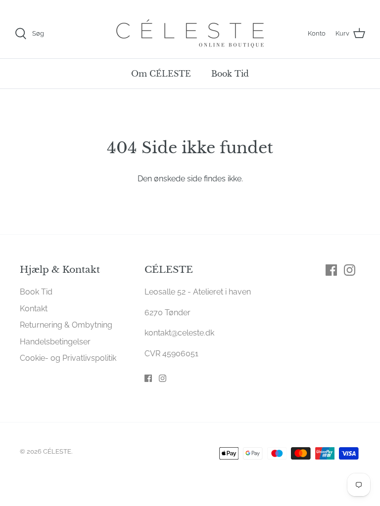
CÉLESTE (57, 451)
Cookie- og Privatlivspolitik (68, 358)
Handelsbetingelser (55, 341)
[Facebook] (148, 378)
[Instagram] (162, 378)
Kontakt (34, 308)
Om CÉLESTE (161, 74)
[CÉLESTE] (190, 33)
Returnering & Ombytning (66, 325)
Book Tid (230, 74)
